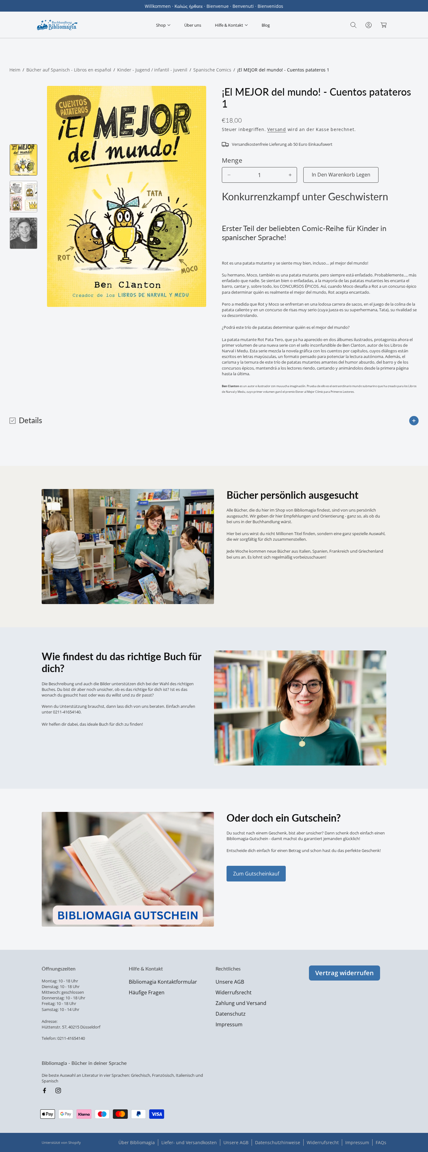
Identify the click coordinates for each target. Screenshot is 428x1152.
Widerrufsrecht (234, 992)
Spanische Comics (212, 70)
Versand (276, 129)
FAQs (381, 1142)
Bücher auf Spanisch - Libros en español (68, 70)
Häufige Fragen (146, 992)
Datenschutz (231, 1013)
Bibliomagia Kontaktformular (163, 981)
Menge (232, 160)
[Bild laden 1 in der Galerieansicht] (23, 160)
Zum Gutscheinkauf (256, 873)
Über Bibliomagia (136, 1142)
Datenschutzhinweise (277, 1142)
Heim (14, 70)
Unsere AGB (230, 981)
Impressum (229, 1024)
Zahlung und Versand (241, 1003)
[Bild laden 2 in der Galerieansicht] (23, 196)
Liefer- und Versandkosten (189, 1142)
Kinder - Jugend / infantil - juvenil (152, 70)
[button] (163, 24)
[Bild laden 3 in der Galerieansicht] (23, 233)
